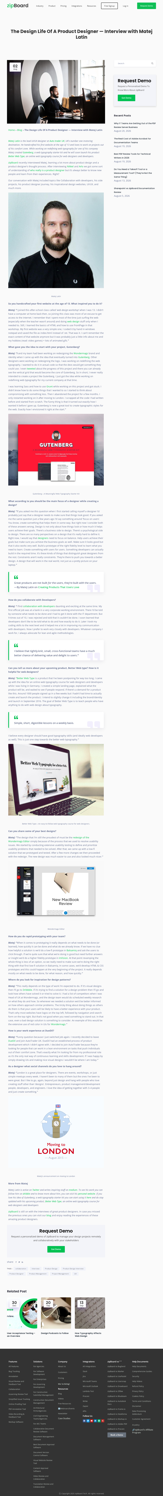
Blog (19, 129)
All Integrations (89, 1366)
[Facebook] (84, 1420)
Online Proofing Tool (17, 1404)
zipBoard (13, 162)
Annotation (13, 1376)
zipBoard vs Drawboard (117, 1386)
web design (73, 321)
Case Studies (64, 1418)
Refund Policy (138, 1386)
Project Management (60, 1274)
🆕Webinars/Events (66, 1408)
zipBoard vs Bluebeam (117, 1396)
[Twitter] (88, 1420)
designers (43, 538)
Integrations (77, 6)
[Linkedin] (95, 1420)
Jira (84, 1376)
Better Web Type (26, 678)
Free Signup (109, 6)
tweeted (31, 368)
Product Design (51, 1269)
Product (52, 6)
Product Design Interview (73, 1269)
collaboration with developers (38, 606)
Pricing (63, 6)
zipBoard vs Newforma (117, 1414)
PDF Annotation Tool (17, 1409)
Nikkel (70, 166)
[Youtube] (91, 1420)
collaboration (21, 1269)
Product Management (37, 1274)
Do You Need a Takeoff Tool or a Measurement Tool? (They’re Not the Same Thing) (133, 173)
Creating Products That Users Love (58, 587)
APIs (84, 1411)
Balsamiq (72, 950)
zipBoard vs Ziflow (115, 1391)
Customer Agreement (141, 1419)
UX (75, 1274)
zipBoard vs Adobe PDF (117, 1424)
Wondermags (81, 353)
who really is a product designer (47, 170)
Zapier (85, 1406)
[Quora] (102, 1420)
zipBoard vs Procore (115, 1429)
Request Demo (146, 6)
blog (48, 1215)
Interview (35, 1269)
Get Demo (56, 1249)
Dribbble (27, 989)
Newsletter (62, 1413)
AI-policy (135, 1425)
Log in (125, 6)
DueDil (12, 1040)
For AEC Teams (39, 1423)
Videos (61, 1398)
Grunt (49, 386)
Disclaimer (136, 1406)
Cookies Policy (138, 1396)
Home (11, 129)
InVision (63, 957)
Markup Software (16, 1422)
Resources (91, 6)
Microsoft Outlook (90, 1386)
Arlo (81, 166)
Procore (86, 1396)
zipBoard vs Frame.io (116, 1409)
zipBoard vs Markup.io (117, 1419)
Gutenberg (84, 357)
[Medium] (99, 1420)
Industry (39, 6)
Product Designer (17, 1274)
